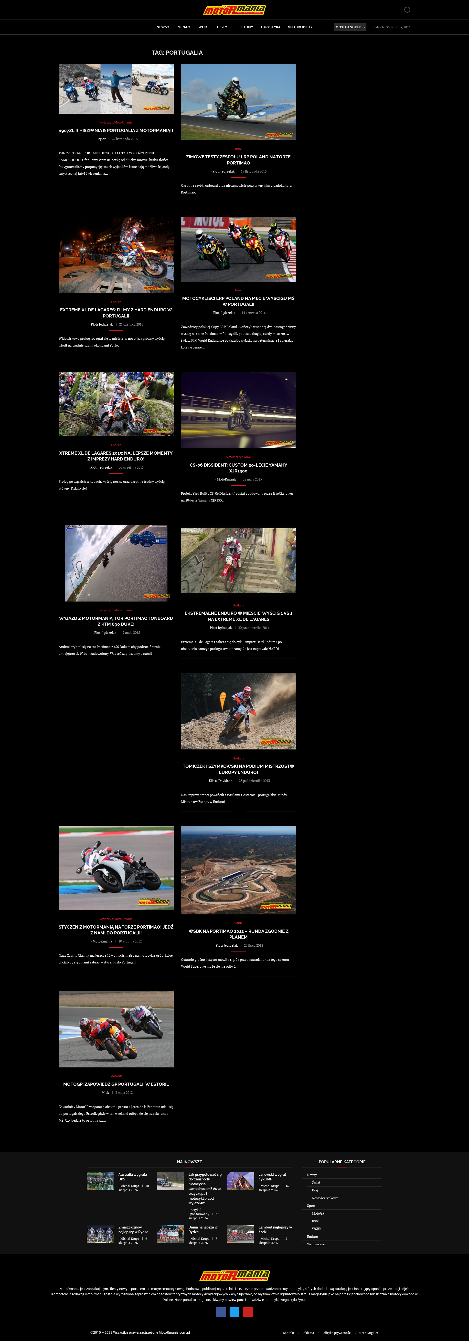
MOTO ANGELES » (350, 27)
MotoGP (318, 1213)
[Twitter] (234, 1312)
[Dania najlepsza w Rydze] (170, 1234)
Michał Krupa (129, 1186)
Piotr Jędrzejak (223, 171)
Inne (315, 1220)
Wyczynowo (316, 1244)
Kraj (315, 1190)
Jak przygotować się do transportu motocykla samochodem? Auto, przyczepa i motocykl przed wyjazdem (205, 1189)
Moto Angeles (369, 1333)
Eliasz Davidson (221, 780)
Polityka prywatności (336, 1333)
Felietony (243, 27)
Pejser (101, 138)
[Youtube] (248, 1312)
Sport (203, 27)
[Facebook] (221, 1312)
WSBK (316, 1228)
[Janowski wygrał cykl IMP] (240, 1181)
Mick (105, 1092)
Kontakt (288, 1333)
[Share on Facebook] (115, 183)
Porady (183, 27)
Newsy (163, 27)
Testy (221, 27)
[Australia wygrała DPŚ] (100, 1181)
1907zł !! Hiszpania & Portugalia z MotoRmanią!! (116, 130)
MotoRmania (226, 479)
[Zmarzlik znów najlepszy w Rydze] (100, 1234)
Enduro (312, 1236)
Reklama (308, 1333)
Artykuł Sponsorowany (199, 1212)
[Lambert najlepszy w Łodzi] (240, 1234)
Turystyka (270, 27)
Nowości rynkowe (325, 1198)
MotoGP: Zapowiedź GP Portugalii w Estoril (116, 1084)
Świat (316, 1182)
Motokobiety (300, 27)
